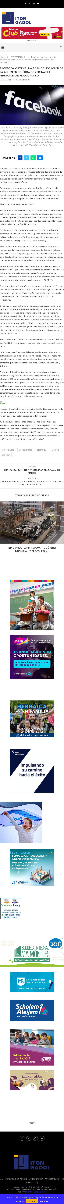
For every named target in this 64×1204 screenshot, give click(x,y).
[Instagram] (34, 3)
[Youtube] (38, 3)
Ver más (44, 1201)
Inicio (2, 57)
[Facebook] (25, 3)
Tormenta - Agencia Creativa (35, 1192)
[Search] (61, 47)
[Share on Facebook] (20, 157)
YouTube (6, 455)
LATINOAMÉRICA (36, 1179)
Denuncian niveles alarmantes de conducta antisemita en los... (32, 549)
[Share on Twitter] (26, 157)
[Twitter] (30, 3)
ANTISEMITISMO (18, 57)
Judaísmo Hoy (32, 1182)
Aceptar (32, 1201)
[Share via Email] (40, 157)
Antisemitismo (25, 450)
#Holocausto (8, 450)
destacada (41, 450)
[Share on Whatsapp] (33, 157)
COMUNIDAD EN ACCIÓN (16, 1179)
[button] (2, 528)
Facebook (55, 450)
